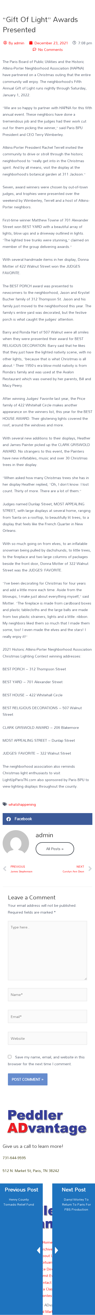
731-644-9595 (14, 1157)
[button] (47, 819)
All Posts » (55, 848)
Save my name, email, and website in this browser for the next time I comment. (46, 1060)
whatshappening (22, 804)
